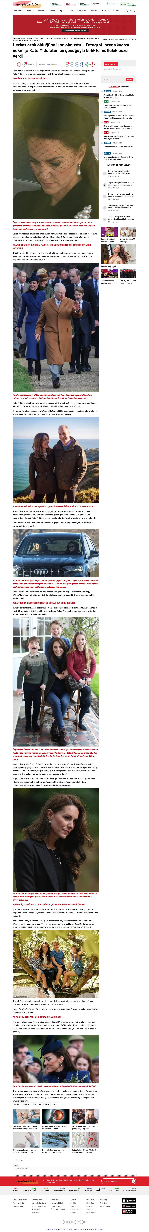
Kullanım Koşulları (89, 1229)
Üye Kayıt (103, 1203)
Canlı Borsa (55, 1200)
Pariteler (100, 1189)
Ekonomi (52, 11)
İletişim (57, 1229)
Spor (62, 11)
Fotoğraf (26, 1104)
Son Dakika (17, 11)
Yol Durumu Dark (19, 1203)
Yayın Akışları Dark (39, 1203)
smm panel (36, 1213)
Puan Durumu (74, 1189)
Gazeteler (116, 11)
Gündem (41, 11)
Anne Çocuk (39, 38)
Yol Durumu (114, 1189)
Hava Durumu (59, 1189)
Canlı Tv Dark (37, 1200)
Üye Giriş (103, 1200)
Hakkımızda (50, 1229)
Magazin (29, 38)
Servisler (29, 11)
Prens (55, 1104)
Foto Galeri (81, 11)
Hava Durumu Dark (20, 1200)
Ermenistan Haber (19, 38)
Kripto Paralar (129, 1189)
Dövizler (73, 1203)
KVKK (80, 1229)
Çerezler (75, 1229)
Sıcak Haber (90, 1213)
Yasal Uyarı (99, 1229)
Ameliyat (17, 1104)
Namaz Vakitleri (29, 1189)
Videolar (94, 11)
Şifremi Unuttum (106, 1206)
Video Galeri (90, 1203)
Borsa (15, 1189)
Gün (34, 1104)
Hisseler (88, 1189)
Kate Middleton (44, 1104)
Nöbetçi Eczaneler (39, 1206)
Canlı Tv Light (18, 1206)
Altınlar (73, 1200)
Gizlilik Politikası (66, 1229)
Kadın (70, 11)
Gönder (16, 1165)
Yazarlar (105, 11)
